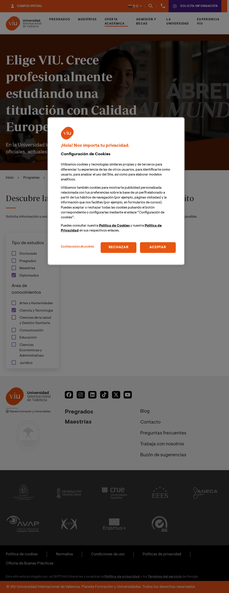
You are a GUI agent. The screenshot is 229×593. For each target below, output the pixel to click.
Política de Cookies (114, 225)
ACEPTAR (157, 247)
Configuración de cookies (77, 246)
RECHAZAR (119, 247)
